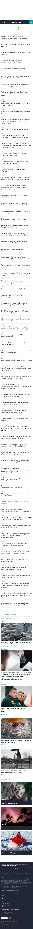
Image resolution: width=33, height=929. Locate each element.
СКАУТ (2, 898)
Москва (3, 747)
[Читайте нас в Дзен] (2, 913)
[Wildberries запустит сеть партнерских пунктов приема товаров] (16, 670)
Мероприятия (13, 865)
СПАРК (2, 895)
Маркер (2, 899)
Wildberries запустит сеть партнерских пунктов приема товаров (16, 676)
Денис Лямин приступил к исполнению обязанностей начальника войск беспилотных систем (16, 710)
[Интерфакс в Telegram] (5, 913)
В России (3, 684)
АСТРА (2, 901)
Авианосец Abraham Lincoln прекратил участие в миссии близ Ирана (16, 643)
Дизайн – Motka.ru (5, 924)
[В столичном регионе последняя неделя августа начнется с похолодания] (16, 768)
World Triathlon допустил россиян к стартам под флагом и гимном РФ (16, 741)
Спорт (3, 717)
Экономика (4, 649)
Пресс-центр (18, 864)
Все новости (4, 646)
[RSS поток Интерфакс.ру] (9, 913)
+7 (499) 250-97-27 (17, 887)
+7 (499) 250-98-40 (7, 887)
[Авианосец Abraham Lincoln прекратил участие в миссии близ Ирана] (16, 640)
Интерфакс (16, 22)
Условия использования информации (9, 921)
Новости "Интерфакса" (5, 905)
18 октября (5, 614)
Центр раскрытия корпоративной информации (10, 909)
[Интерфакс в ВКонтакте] (7, 913)
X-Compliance (3, 897)
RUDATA (2, 908)
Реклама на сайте (5, 865)
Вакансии (24, 864)
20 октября (14, 614)
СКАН (2, 906)
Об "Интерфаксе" (10, 864)
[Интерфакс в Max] (12, 913)
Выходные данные (5, 922)
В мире (3, 621)
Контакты (3, 864)
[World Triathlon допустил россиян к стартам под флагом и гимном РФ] (16, 738)
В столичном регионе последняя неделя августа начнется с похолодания (14, 771)
